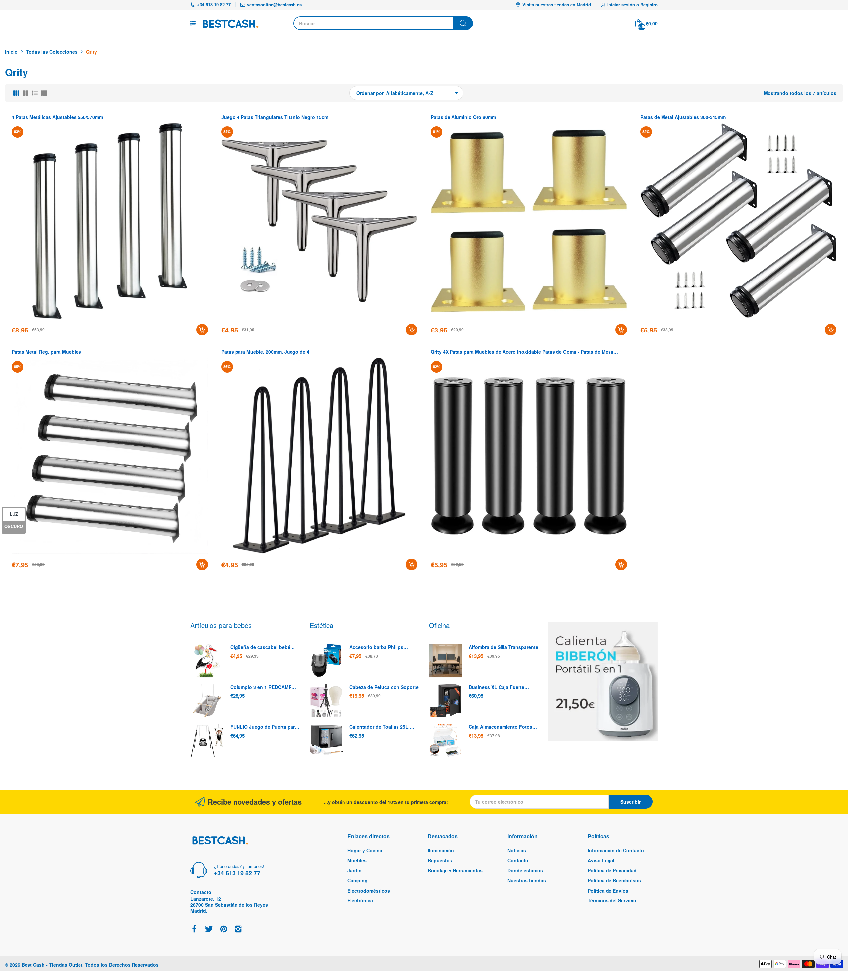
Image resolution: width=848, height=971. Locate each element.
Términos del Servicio (612, 900)
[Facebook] (194, 929)
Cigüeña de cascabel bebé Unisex (260, 647)
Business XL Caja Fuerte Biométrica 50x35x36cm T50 (500, 687)
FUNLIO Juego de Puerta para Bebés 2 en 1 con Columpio (263, 727)
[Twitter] (209, 929)
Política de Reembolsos (614, 880)
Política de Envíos (608, 890)
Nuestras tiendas (526, 880)
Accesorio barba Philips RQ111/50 (376, 647)
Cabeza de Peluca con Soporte (384, 687)
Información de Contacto (616, 850)
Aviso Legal (601, 860)
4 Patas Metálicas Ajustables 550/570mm (57, 117)
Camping (357, 880)
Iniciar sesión (621, 4)
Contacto (517, 860)
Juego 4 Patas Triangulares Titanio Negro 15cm (274, 117)
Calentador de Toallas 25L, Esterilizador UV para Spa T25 (382, 727)
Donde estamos (525, 870)
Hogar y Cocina (364, 850)
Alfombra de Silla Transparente (503, 647)
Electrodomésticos (368, 890)
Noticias (516, 850)
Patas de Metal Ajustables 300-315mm (683, 117)
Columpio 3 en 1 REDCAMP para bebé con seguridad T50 (263, 687)
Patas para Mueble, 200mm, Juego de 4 (265, 352)
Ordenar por (370, 93)
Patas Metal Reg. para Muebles (46, 352)
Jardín (354, 870)
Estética (321, 625)
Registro (649, 4)
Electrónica (360, 900)
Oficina (439, 625)
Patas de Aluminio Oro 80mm (463, 117)
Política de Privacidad (612, 870)
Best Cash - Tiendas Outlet (52, 964)
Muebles (357, 860)
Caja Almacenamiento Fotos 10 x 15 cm (500, 727)
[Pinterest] (224, 929)
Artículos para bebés (221, 625)
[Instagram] (238, 929)
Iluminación (441, 850)
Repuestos (440, 860)
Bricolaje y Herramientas (455, 870)
